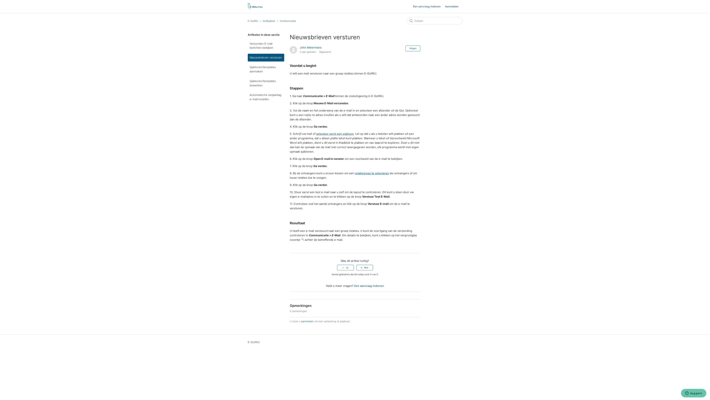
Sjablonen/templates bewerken (263, 83)
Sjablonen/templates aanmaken (263, 69)
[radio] (345, 267)
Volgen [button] (412, 48)
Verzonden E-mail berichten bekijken (261, 46)
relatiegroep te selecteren (372, 173)
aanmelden (307, 321)
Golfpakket (269, 20)
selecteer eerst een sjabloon (335, 134)
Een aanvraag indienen (427, 6)
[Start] (255, 8)
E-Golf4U (253, 20)
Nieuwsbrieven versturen (266, 57)
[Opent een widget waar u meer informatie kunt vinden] (693, 393)
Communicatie (288, 20)
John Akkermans (311, 47)
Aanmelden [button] (452, 6)
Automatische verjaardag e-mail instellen (265, 97)
